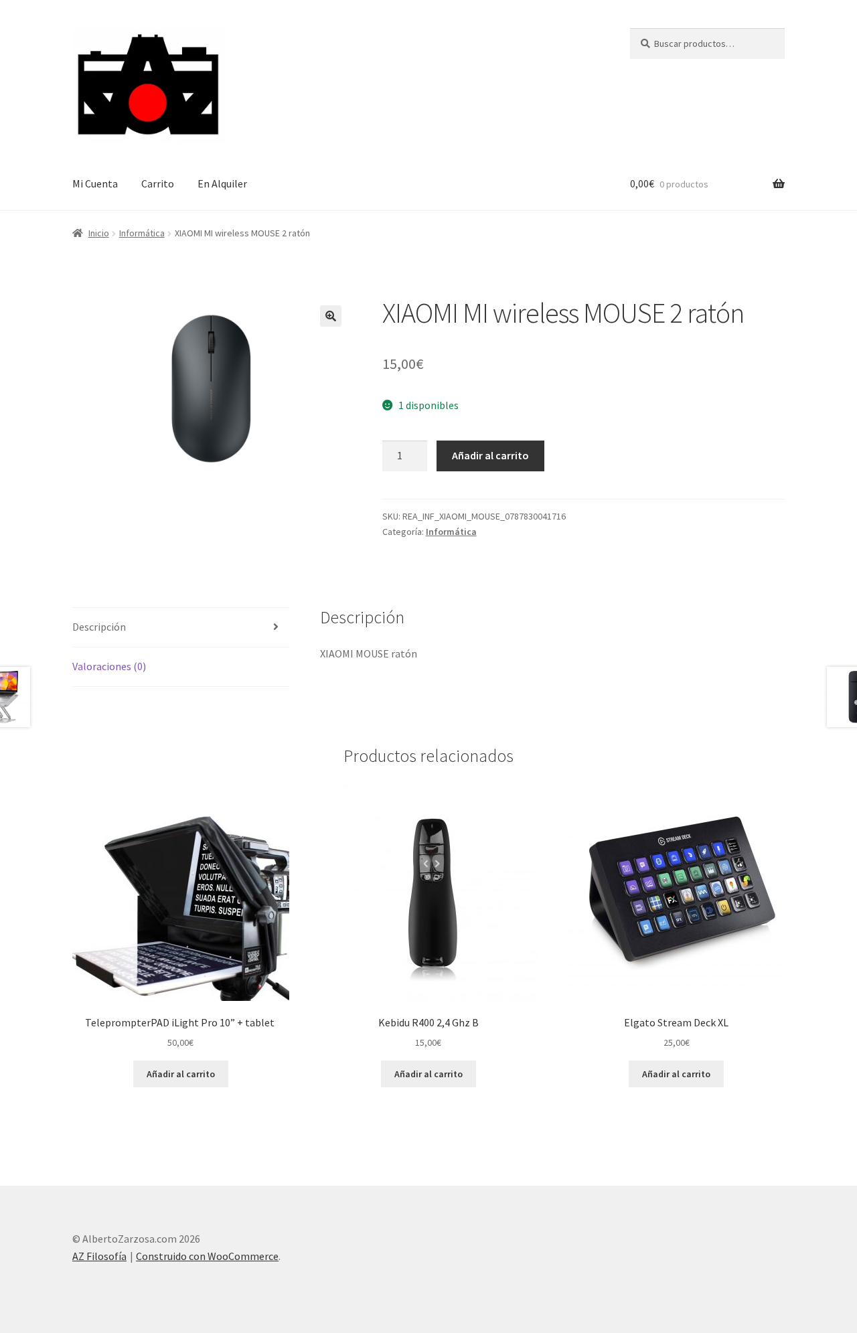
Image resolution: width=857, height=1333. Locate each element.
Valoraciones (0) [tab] (109, 666)
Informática (142, 233)
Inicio (98, 233)
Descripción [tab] (99, 626)
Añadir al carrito (490, 455)
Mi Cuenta (95, 183)
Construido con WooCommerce (207, 1256)
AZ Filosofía (99, 1256)
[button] (330, 316)
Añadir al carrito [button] (181, 1074)
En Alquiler (222, 183)
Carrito (157, 183)
